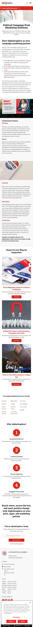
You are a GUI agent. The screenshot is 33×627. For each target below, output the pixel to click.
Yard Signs (23, 401)
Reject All (11, 621)
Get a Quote (7, 625)
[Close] (30, 602)
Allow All (22, 621)
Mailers (13, 404)
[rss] (11, 600)
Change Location (13, 556)
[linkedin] (6, 600)
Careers (28, 625)
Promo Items (23, 407)
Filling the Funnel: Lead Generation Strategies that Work (16, 332)
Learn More (16, 297)
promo (6, 70)
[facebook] (3, 600)
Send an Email (7, 566)
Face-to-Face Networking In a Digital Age (16, 376)
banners (25, 68)
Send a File (19, 625)
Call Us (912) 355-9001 (9, 564)
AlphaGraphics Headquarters (15, 557)
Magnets (4, 401)
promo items (7, 64)
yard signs (23, 62)
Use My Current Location (16, 543)
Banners (4, 404)
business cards (16, 75)
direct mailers (25, 66)
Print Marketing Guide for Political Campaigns (16, 288)
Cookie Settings (16, 617)
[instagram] (9, 600)
